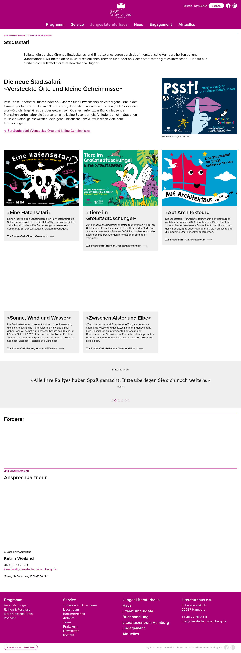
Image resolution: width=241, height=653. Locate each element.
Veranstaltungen (16, 600)
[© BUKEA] (101, 438)
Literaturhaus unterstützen (21, 642)
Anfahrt (68, 613)
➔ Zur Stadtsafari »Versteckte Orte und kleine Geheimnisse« (47, 130)
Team (67, 617)
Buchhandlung (135, 612)
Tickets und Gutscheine (80, 600)
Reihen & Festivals (17, 604)
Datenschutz (169, 642)
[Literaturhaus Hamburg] (121, 10)
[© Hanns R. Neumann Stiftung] (61, 438)
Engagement (161, 24)
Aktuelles (187, 24)
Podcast (10, 613)
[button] (112, 396)
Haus (138, 24)
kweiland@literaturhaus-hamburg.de (30, 564)
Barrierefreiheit (74, 609)
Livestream (71, 604)
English (149, 642)
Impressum (182, 642)
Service (77, 24)
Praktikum (70, 621)
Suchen (216, 6)
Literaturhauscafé (137, 606)
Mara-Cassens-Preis (18, 609)
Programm (55, 24)
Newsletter (200, 6)
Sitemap (158, 642)
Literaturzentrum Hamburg (145, 618)
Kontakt (187, 6)
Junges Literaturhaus (108, 24)
